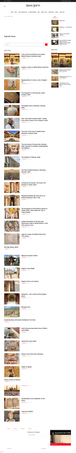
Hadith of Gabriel (26, 367)
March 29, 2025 (11, 321)
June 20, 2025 (28, 186)
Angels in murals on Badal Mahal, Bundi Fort (34, 67)
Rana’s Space (51, 12)
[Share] (1, 451)
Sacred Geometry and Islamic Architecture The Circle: (20, 320)
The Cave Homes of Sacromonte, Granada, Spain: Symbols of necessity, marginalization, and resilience (34, 146)
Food (39, 12)
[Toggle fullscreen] (2, 451)
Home (12, 12)
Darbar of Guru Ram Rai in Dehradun (32, 354)
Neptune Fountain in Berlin (29, 255)
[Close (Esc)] (0, 451)
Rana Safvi (24, 83)
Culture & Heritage (32, 12)
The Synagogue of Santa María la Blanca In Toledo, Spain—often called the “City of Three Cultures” (34, 210)
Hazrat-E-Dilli (44, 12)
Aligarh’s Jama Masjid (27, 268)
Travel (56, 12)
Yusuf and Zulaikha (27, 411)
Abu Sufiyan (43, 448)
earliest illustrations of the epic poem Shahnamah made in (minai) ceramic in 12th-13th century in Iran (34, 223)
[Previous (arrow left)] (0, 452)
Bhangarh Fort (25, 307)
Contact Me (61, 12)
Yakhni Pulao (62, 20)
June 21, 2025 (28, 173)
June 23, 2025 (28, 149)
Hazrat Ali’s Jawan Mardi (28, 341)
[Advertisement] (26, 26)
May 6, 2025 (28, 270)
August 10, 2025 (29, 83)
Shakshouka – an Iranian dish (65, 27)
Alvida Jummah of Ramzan (12, 380)
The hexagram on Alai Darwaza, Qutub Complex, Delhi (65, 84)
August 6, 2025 (28, 96)
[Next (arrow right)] (1, 452)
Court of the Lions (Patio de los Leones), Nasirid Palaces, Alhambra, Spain (60, 63)
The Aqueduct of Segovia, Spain (30, 157)
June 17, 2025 (28, 257)
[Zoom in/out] (4, 451)
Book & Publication (23, 12)
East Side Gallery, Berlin (11, 247)
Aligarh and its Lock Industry (30, 281)
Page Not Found (10, 16)
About (15, 12)
